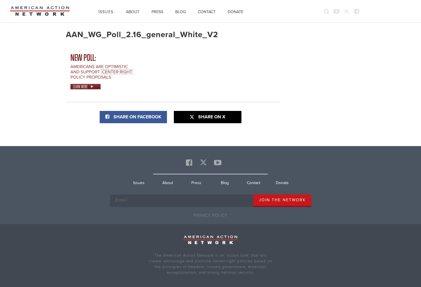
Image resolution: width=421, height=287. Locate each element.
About (132, 11)
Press (157, 11)
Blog (180, 11)
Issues (106, 11)
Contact (207, 11)
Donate (235, 11)
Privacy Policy (210, 215)
